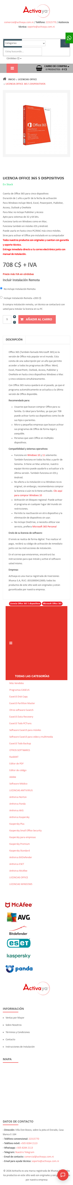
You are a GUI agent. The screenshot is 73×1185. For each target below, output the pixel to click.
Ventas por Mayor (15, 1017)
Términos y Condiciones (18, 1032)
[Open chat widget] (63, 1175)
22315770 (51, 22)
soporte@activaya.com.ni (41, 26)
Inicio (11, 79)
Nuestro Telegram (24, 1152)
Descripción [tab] (14, 339)
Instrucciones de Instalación (20, 1046)
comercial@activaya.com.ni (19, 22)
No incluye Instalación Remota (20, 289)
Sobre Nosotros (14, 1025)
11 (43, 455)
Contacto (10, 1039)
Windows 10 (33, 455)
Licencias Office (27, 79)
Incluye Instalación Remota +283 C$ (22, 298)
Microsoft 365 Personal (44, 526)
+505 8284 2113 (29, 1143)
